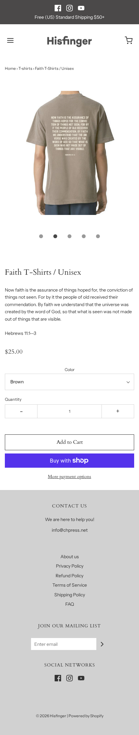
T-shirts (25, 68)
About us (69, 556)
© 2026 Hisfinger (51, 715)
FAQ (69, 604)
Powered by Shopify (86, 715)
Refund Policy (69, 576)
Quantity (13, 399)
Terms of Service (69, 585)
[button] (69, 160)
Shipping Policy (69, 595)
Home (10, 68)
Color (70, 369)
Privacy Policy (69, 566)
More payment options (69, 477)
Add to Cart (70, 442)
